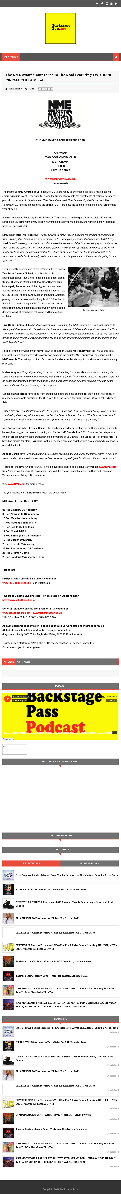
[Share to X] (45, 89)
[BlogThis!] (42, 89)
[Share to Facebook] (48, 89)
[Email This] (39, 89)
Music (27, 662)
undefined (114, 1032)
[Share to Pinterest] (51, 89)
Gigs (19, 662)
